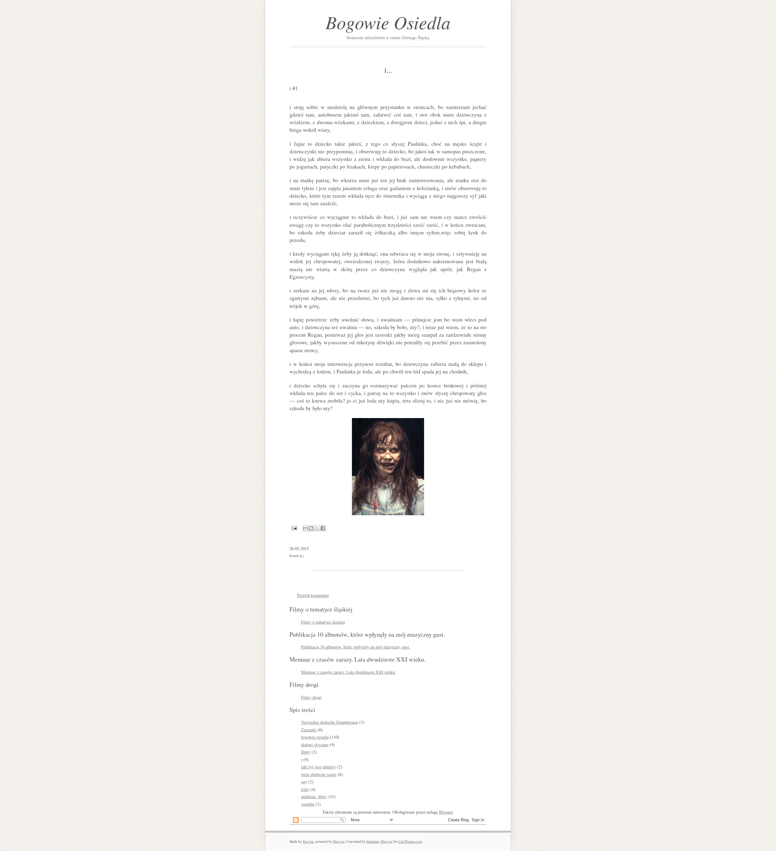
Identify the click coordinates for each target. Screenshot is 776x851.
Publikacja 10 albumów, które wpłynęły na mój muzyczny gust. (355, 647)
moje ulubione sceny (318, 774)
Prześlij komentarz (313, 595)
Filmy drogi (311, 697)
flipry (305, 752)
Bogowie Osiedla (388, 22)
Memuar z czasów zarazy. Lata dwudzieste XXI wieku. (348, 672)
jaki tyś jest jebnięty (318, 767)
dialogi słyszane (315, 744)
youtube (307, 804)
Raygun (308, 841)
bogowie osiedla (315, 737)
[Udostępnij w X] (317, 528)
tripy (305, 789)
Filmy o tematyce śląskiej (323, 622)
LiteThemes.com (410, 841)
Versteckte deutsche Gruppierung (329, 722)
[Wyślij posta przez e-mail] (293, 527)
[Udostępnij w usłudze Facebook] (323, 528)
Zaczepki (308, 730)
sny (304, 782)
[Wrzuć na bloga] (311, 528)
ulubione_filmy (314, 796)
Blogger (446, 812)
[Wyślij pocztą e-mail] (306, 528)
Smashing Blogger (379, 841)
